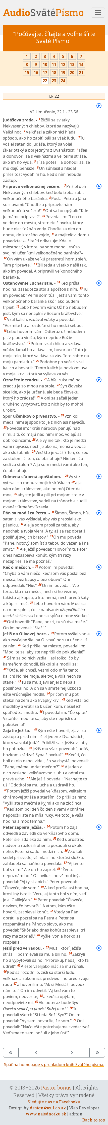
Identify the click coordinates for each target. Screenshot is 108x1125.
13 (72, 64)
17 (45, 72)
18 (54, 72)
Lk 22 (54, 96)
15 (27, 72)
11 (54, 64)
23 (54, 80)
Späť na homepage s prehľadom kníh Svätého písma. (54, 1064)
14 (81, 64)
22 (45, 80)
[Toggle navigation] (98, 13)
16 (36, 72)
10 (45, 64)
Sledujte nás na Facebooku (54, 1101)
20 (72, 72)
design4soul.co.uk (48, 1107)
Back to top (93, 1119)
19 (63, 72)
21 (81, 72)
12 (63, 64)
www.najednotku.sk (46, 1113)
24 (63, 80)
